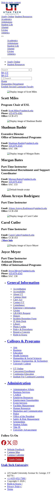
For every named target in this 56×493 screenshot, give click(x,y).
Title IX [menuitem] (16, 427)
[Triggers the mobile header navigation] (2, 36)
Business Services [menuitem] (21, 392)
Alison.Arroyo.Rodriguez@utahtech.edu (28, 208)
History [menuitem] (16, 316)
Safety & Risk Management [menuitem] (26, 419)
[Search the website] (30, 69)
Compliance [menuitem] (18, 305)
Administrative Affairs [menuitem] (23, 389)
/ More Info (7, 240)
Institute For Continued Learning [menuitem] (28, 376)
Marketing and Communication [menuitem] (28, 411)
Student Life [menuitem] (7, 24)
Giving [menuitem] (4, 30)
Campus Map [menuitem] (13, 452)
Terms (10, 489)
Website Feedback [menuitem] (15, 449)
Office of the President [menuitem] (23, 416)
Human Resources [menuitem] (21, 408)
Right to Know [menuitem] (20, 334)
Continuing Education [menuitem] (23, 374)
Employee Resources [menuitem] (23, 397)
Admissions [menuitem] (6, 22)
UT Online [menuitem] (18, 368)
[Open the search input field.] (2, 78)
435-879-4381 (15, 113)
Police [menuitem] (16, 413)
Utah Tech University (14, 464)
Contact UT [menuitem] (18, 302)
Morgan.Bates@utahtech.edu (22, 179)
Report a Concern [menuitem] (21, 332)
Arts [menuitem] (15, 347)
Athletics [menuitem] (5, 32)
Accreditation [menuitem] (19, 289)
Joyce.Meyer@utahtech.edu (22, 270)
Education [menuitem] (18, 353)
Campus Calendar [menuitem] (15, 455)
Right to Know (14, 484)
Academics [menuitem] (6, 19)
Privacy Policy (14, 486)
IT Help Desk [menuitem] (19, 321)
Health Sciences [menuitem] (20, 355)
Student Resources (23, 16)
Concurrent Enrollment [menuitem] (24, 371)
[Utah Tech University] (12, 14)
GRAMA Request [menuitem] (21, 313)
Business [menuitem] (17, 350)
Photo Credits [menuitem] (19, 326)
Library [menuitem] (16, 324)
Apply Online (7, 16)
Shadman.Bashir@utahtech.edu (23, 143)
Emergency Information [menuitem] (24, 307)
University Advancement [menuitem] (25, 430)
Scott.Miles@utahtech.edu (21, 110)
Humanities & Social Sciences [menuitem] (27, 358)
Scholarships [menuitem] (19, 421)
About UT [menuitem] (18, 294)
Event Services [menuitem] (20, 403)
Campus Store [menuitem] (19, 297)
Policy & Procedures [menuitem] (23, 329)
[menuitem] (31, 283)
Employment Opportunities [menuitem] (26, 400)
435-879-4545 (15, 146)
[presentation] (17, 86)
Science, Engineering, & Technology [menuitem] (30, 361)
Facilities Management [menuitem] (23, 405)
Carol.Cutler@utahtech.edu (21, 235)
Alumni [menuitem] (4, 27)
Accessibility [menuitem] (19, 291)
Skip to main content (11, 2)
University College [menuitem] (22, 363)
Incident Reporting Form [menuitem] (24, 318)
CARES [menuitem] (17, 395)
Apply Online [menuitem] (15, 459)
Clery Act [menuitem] (17, 299)
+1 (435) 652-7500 (16, 478)
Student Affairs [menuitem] (20, 424)
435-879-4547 (15, 182)
